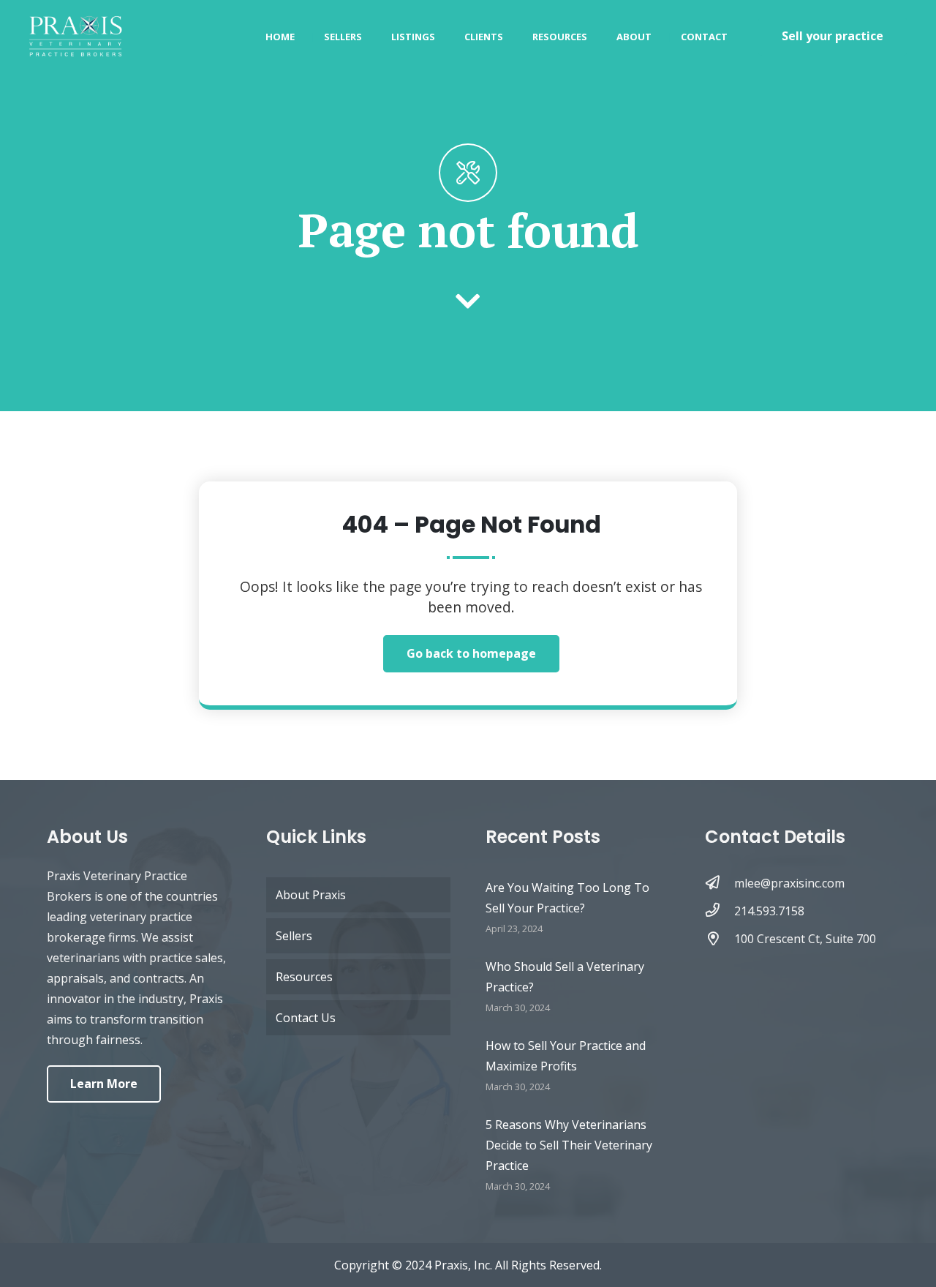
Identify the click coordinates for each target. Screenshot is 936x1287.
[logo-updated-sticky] (75, 36)
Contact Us (306, 1018)
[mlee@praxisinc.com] (719, 883)
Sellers (294, 936)
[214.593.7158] (719, 911)
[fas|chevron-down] (468, 303)
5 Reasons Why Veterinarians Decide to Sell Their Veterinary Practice (569, 1145)
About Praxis (311, 895)
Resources (304, 977)
